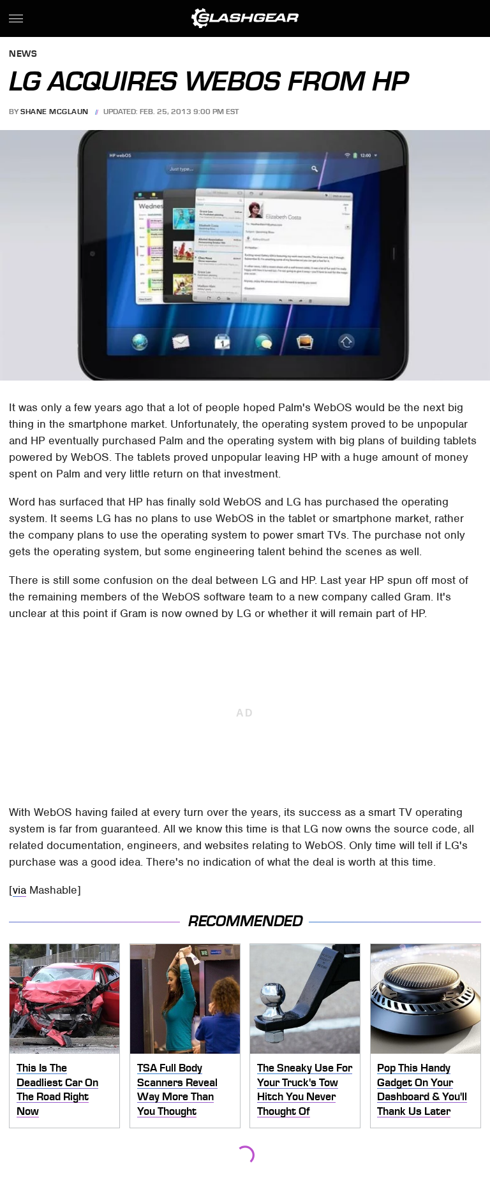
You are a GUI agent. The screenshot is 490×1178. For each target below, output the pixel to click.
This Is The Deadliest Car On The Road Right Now (57, 1089)
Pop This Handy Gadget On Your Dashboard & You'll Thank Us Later (422, 1089)
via (19, 890)
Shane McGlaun (54, 111)
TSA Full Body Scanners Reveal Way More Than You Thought (177, 1089)
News (23, 54)
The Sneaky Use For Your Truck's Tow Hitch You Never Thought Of (304, 1089)
